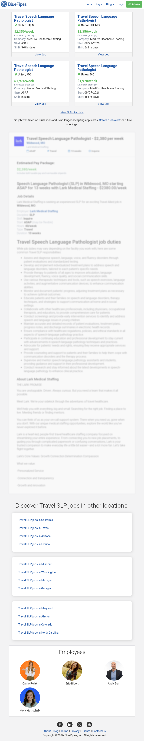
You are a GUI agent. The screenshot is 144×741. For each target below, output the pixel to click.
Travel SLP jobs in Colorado (35, 624)
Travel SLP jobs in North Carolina (38, 632)
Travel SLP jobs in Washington (37, 572)
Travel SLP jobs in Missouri (35, 564)
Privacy (75, 731)
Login (120, 4)
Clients (86, 731)
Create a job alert (109, 120)
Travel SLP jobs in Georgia (34, 588)
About (47, 731)
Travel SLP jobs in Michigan (35, 580)
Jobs (89, 4)
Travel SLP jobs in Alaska (34, 616)
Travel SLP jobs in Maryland (35, 608)
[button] (99, 4)
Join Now (134, 4)
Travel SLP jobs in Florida (34, 544)
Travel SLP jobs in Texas (33, 528)
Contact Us (99, 731)
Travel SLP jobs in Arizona (34, 536)
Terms (64, 731)
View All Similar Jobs (72, 112)
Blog (55, 731)
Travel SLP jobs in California (35, 520)
